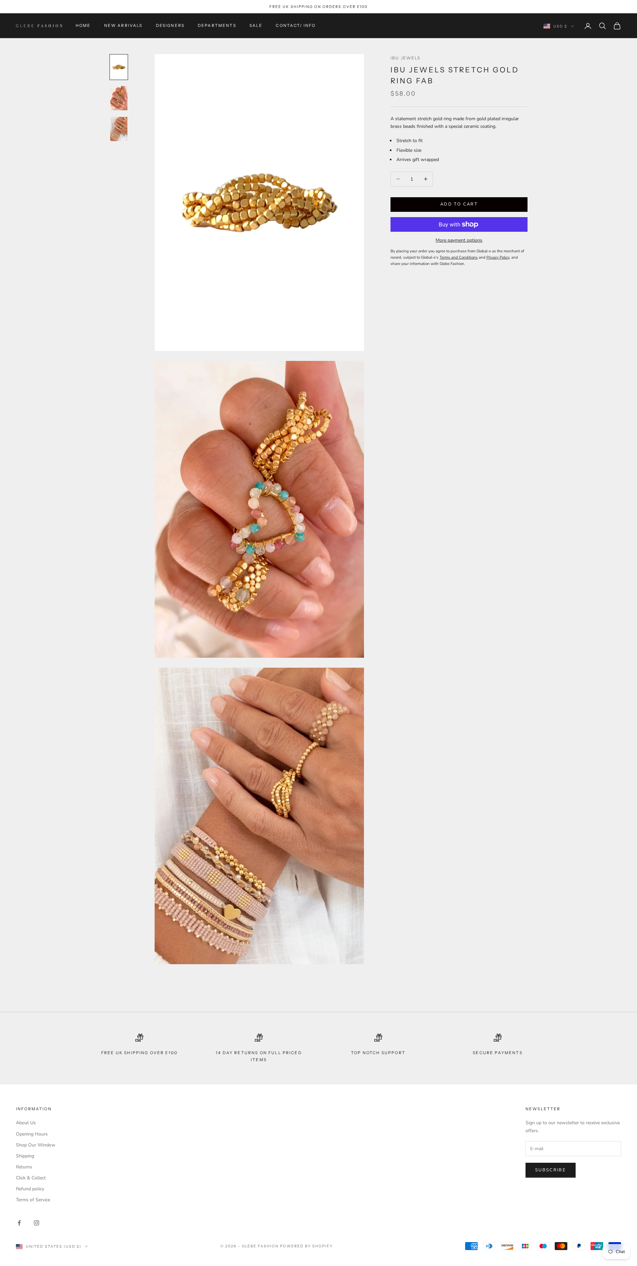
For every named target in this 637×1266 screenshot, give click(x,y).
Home (83, 25)
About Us (26, 1123)
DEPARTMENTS (217, 25)
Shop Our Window (35, 1145)
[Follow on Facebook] (19, 1223)
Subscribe (550, 1170)
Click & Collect (31, 1178)
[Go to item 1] (118, 67)
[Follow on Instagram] (36, 1223)
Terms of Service (33, 1200)
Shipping (25, 1156)
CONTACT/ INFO (296, 25)
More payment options (459, 240)
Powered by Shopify (306, 1246)
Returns (24, 1167)
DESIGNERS (170, 25)
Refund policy (30, 1189)
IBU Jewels (405, 57)
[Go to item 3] (118, 129)
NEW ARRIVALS (123, 25)
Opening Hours (32, 1134)
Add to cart (459, 204)
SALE (256, 25)
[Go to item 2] (118, 98)
